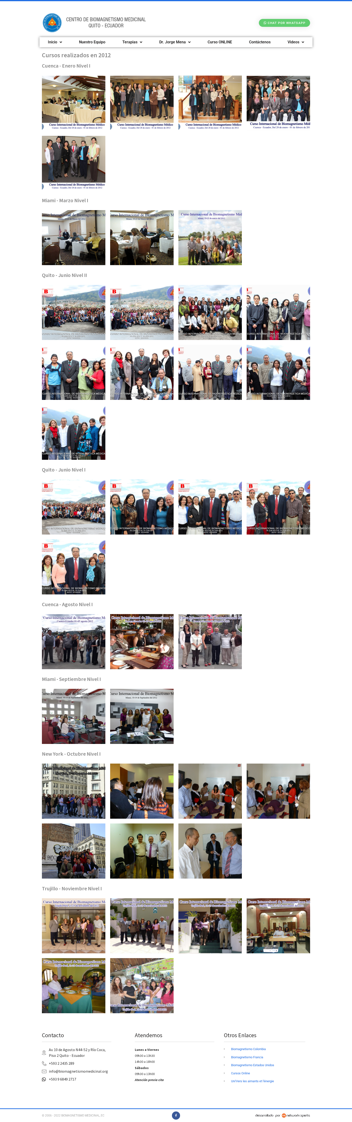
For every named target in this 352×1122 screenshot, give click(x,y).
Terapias (129, 42)
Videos (293, 42)
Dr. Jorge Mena (172, 42)
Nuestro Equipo (92, 42)
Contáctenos (260, 42)
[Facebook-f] (176, 1115)
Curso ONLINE (220, 42)
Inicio (52, 42)
